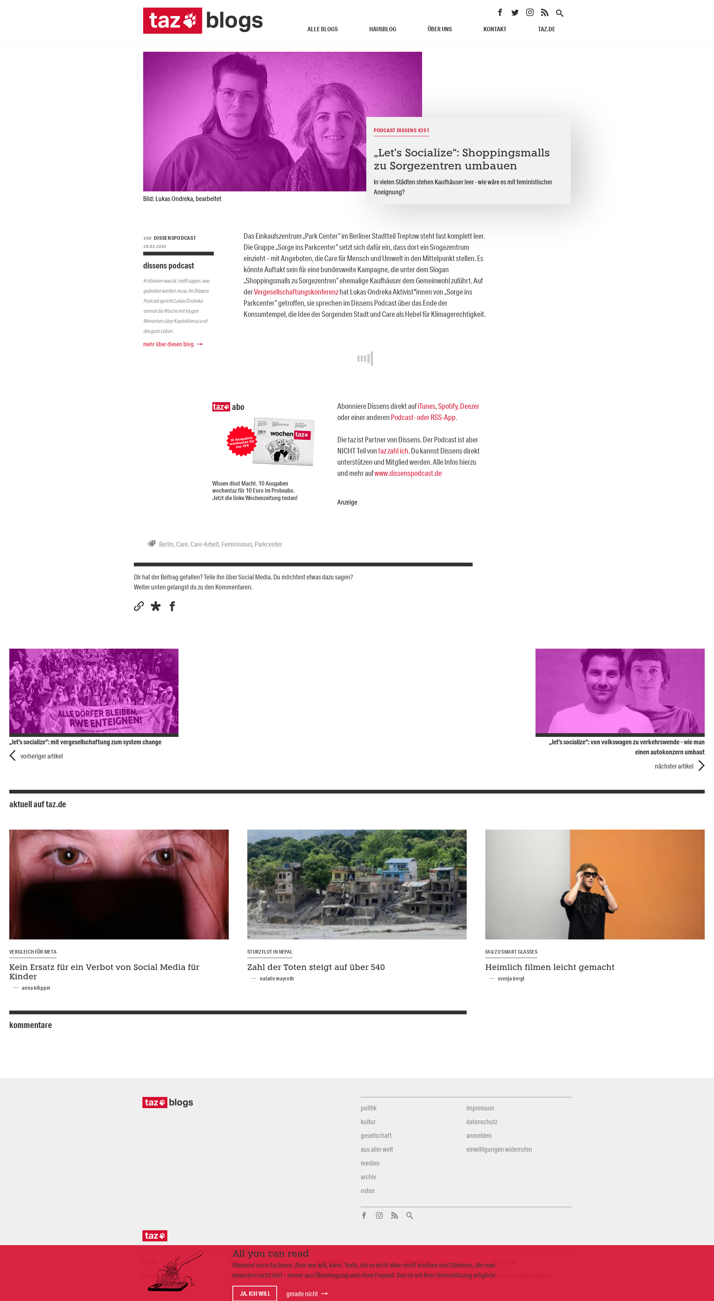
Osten (368, 1190)
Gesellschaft (376, 1135)
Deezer (469, 405)
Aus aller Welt (377, 1149)
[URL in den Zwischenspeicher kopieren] (139, 606)
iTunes (426, 405)
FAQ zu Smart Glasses (511, 951)
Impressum (480, 1108)
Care (182, 544)
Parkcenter (268, 544)
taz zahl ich (393, 450)
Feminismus (237, 544)
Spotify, (448, 405)
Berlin (166, 544)
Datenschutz (481, 1121)
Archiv (368, 1177)
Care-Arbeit (204, 544)
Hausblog (382, 29)
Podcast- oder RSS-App (423, 417)
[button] (156, 606)
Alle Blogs (323, 29)
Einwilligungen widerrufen (499, 1149)
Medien (370, 1163)
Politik (369, 1108)
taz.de (546, 29)
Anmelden (479, 1135)
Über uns (440, 29)
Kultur (368, 1121)
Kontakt (494, 29)
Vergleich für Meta (33, 951)
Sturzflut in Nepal (269, 951)
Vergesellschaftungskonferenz (296, 291)
